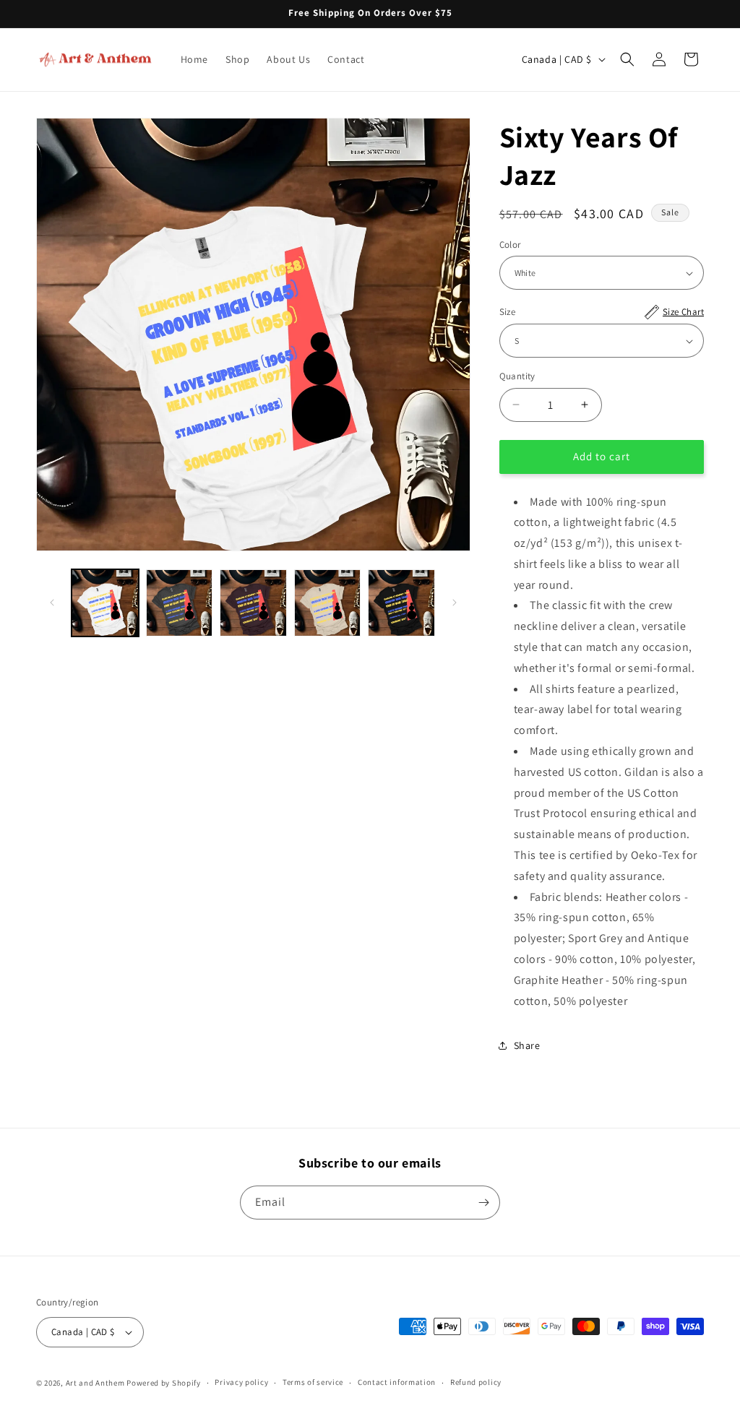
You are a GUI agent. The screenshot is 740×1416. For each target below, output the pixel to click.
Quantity (517, 376)
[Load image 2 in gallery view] (179, 602)
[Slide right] (454, 602)
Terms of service (313, 1382)
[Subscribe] (483, 1202)
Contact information (397, 1382)
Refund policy (476, 1382)
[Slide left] (52, 602)
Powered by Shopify (163, 1383)
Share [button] (527, 1045)
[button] (627, 59)
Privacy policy (241, 1382)
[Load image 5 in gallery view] (401, 602)
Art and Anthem (95, 1383)
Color (510, 244)
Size (601, 312)
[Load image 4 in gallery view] (327, 602)
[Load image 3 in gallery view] (253, 602)
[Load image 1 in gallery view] (105, 602)
